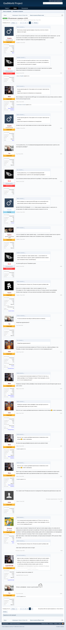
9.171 (13, 78)
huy (17, 153)
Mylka (17, 101)
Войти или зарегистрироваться (55, 0)
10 (29, 22)
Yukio (34, 20)
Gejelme (18, 239)
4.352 (13, 47)
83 (13, 246)
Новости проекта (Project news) (16, 20)
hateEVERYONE (19, 575)
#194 (61, 413)
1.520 (13, 243)
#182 (61, 73)
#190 (61, 295)
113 (13, 81)
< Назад (12, 22)
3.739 (13, 300)
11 (32, 22)
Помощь (51, 623)
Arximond (17, 550)
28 (13, 220)
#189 (61, 266)
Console (24, 104)
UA (13, 308)
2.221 (13, 509)
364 (13, 217)
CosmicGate (18, 104)
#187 (61, 212)
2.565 (13, 160)
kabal (17, 413)
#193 (61, 388)
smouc (17, 75)
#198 (61, 550)
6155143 (18, 596)
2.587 (13, 537)
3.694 (13, 389)
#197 (61, 501)
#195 (61, 446)
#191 (61, 325)
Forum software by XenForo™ (13, 626)
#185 (61, 153)
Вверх (60, 623)
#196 (61, 476)
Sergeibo (18, 42)
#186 (61, 181)
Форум (15, 8)
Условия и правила (60, 626)
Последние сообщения (18, 11)
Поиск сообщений (7, 11)
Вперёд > (36, 22)
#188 (61, 239)
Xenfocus (18, 623)
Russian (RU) (5, 623)
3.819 (13, 359)
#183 (61, 101)
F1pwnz (17, 295)
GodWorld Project (12, 3)
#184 (61, 128)
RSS (63, 623)
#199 (61, 575)
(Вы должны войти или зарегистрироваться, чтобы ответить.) (50, 608)
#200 (61, 593)
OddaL (17, 501)
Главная (7, 8)
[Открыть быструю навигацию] (62, 15)
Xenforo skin (12, 623)
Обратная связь (44, 623)
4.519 (13, 573)
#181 (61, 42)
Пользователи (25, 8)
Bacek (17, 73)
